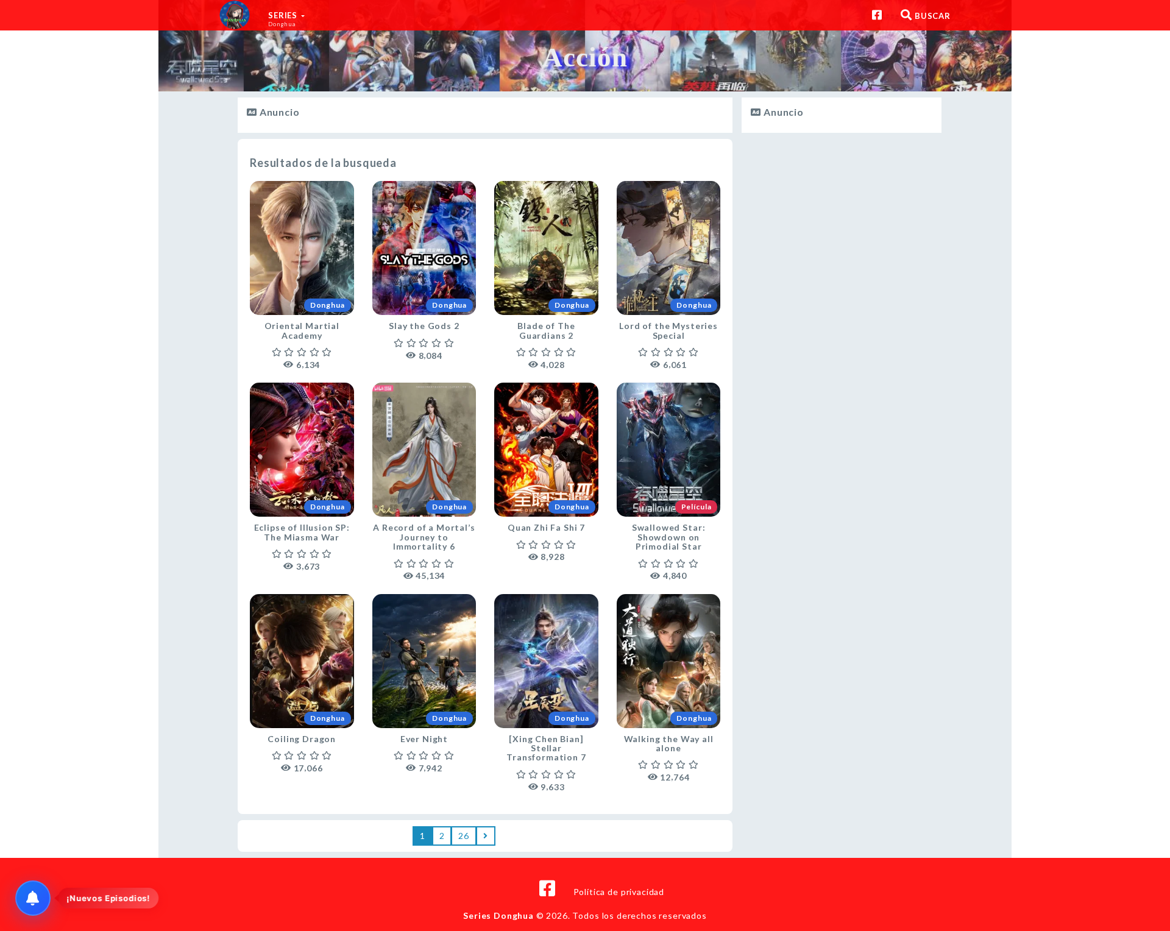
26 (463, 835)
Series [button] (284, 18)
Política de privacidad (618, 892)
